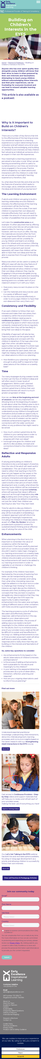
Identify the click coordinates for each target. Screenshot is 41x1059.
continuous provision (11, 320)
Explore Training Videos (11, 809)
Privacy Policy (8, 1028)
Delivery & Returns (10, 1013)
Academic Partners (10, 1005)
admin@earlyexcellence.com (13, 992)
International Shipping (11, 1014)
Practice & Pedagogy (16, 63)
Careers (6, 1007)
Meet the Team (8, 1003)
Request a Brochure (10, 1018)
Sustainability (8, 1009)
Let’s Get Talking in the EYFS (18, 854)
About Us (6, 1001)
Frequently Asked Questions (13, 1011)
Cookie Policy (8, 1024)
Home (4, 63)
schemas (33, 490)
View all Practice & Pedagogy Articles (20, 878)
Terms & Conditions (10, 1026)
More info (6, 749)
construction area (21, 222)
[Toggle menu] (38, 2)
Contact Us (7, 1020)
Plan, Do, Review (19, 522)
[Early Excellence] (17, 4)
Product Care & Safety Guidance (14, 1029)
